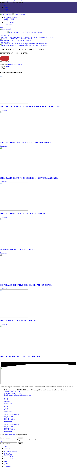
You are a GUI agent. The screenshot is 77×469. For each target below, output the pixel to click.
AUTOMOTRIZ (15, 37)
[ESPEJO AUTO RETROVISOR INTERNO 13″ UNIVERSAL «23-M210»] (14, 174)
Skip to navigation (5, 1)
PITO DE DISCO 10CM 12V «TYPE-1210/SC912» (20, 356)
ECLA (8, 67)
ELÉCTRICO (8, 418)
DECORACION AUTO (45, 37)
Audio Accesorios (10, 434)
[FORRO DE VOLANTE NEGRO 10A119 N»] (14, 246)
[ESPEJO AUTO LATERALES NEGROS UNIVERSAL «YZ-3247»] (14, 139)
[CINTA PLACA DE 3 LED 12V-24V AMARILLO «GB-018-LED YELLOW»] (14, 103)
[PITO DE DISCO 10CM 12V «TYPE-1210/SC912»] (14, 352)
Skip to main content (17, 1)
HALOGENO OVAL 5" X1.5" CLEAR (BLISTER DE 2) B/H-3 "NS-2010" (23, 45)
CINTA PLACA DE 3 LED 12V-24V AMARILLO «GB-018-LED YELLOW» (30, 107)
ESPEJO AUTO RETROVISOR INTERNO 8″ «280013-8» (23, 214)
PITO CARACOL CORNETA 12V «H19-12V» (18, 321)
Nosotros (7, 401)
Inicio (2, 37)
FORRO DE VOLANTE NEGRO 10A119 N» (17, 249)
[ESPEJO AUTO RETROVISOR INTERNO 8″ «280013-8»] (14, 210)
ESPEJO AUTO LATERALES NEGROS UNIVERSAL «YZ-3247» (26, 142)
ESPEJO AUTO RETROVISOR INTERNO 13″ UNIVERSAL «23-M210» (29, 178)
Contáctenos (8, 403)
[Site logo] (6, 14)
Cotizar (5, 57)
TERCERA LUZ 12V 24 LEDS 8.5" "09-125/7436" (16, 40)
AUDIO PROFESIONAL (12, 415)
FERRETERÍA (9, 421)
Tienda (7, 37)
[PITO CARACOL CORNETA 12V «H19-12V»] (14, 317)
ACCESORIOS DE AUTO (29, 37)
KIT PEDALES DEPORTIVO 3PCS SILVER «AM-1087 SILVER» (26, 285)
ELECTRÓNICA (9, 420)
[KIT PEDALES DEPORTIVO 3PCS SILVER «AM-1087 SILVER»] (14, 281)
